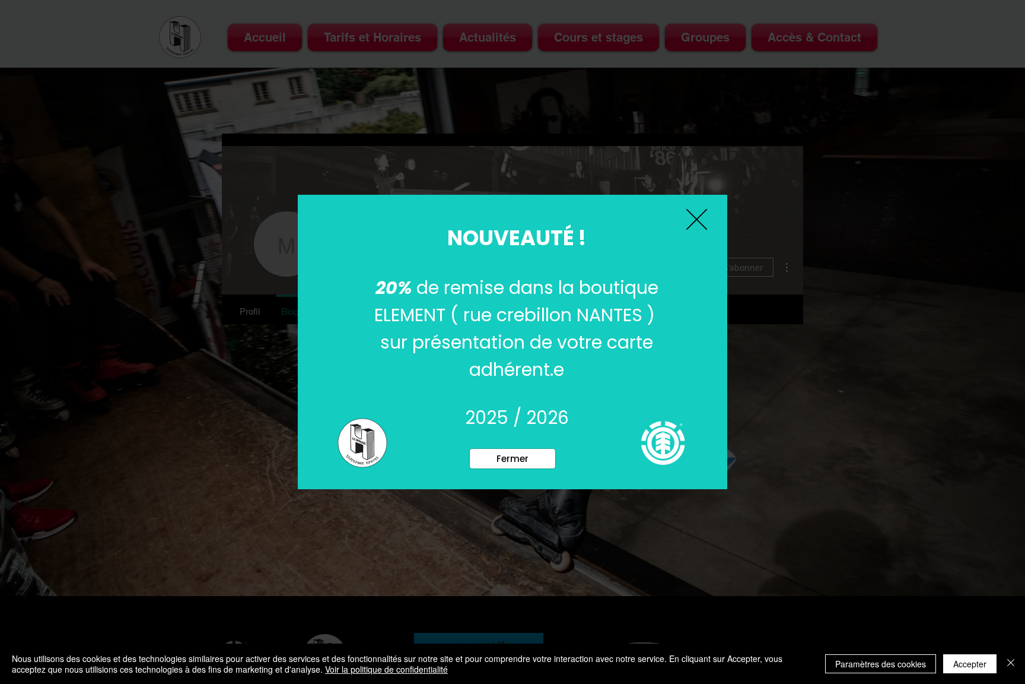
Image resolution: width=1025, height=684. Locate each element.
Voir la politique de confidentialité (386, 669)
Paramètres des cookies (880, 664)
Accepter (969, 664)
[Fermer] (1011, 663)
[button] (512, 458)
